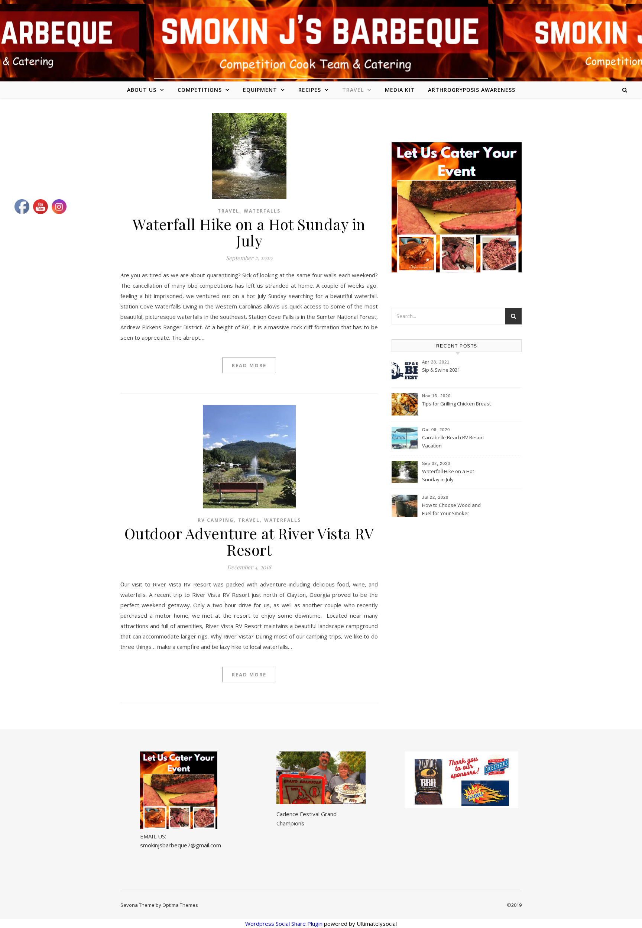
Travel (353, 89)
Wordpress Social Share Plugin (284, 923)
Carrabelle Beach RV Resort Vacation (453, 441)
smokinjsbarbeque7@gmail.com (180, 845)
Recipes (309, 89)
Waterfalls (262, 211)
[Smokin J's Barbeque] (321, 39)
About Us (141, 89)
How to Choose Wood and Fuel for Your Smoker (451, 509)
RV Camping (216, 520)
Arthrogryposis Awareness (471, 89)
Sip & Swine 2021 (441, 369)
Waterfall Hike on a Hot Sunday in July (249, 232)
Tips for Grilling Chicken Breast (456, 403)
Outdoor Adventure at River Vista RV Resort (249, 541)
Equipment (260, 89)
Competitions (200, 89)
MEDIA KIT (400, 89)
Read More (249, 365)
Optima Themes (180, 905)
